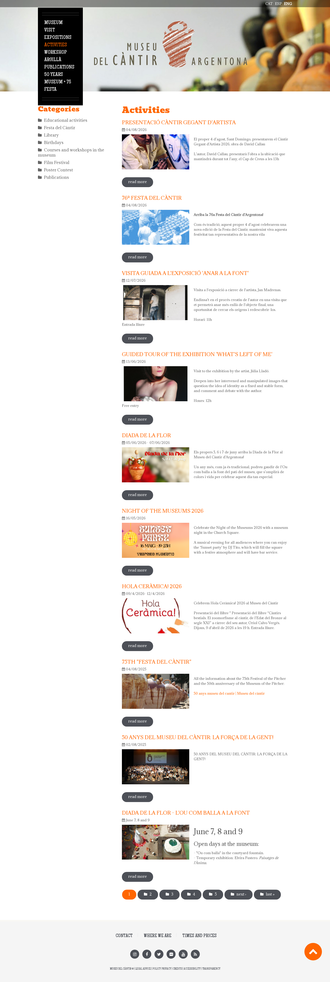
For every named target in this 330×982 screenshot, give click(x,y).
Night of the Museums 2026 (162, 510)
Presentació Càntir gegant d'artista (179, 122)
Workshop (55, 52)
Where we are (157, 936)
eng (288, 3)
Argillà (52, 60)
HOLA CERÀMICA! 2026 (152, 586)
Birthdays (54, 142)
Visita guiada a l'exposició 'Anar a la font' (185, 273)
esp (278, 3)
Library (51, 135)
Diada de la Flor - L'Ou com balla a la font (186, 812)
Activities (55, 45)
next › (241, 894)
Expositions (57, 37)
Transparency (211, 969)
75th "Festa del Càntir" (156, 661)
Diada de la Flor (146, 435)
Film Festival (56, 162)
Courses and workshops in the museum (71, 152)
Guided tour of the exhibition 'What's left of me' (197, 354)
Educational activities (65, 120)
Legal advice (143, 969)
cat (269, 3)
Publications (59, 67)
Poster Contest (58, 170)
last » (270, 894)
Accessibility (192, 969)
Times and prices (199, 936)
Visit (49, 30)
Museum (53, 23)
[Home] (170, 23)
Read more (140, 181)
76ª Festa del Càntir (152, 197)
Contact (124, 936)
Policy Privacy (161, 969)
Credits (177, 969)
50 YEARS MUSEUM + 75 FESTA (57, 82)
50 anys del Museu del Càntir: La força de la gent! (197, 737)
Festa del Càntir (59, 127)
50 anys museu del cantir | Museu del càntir (229, 693)
